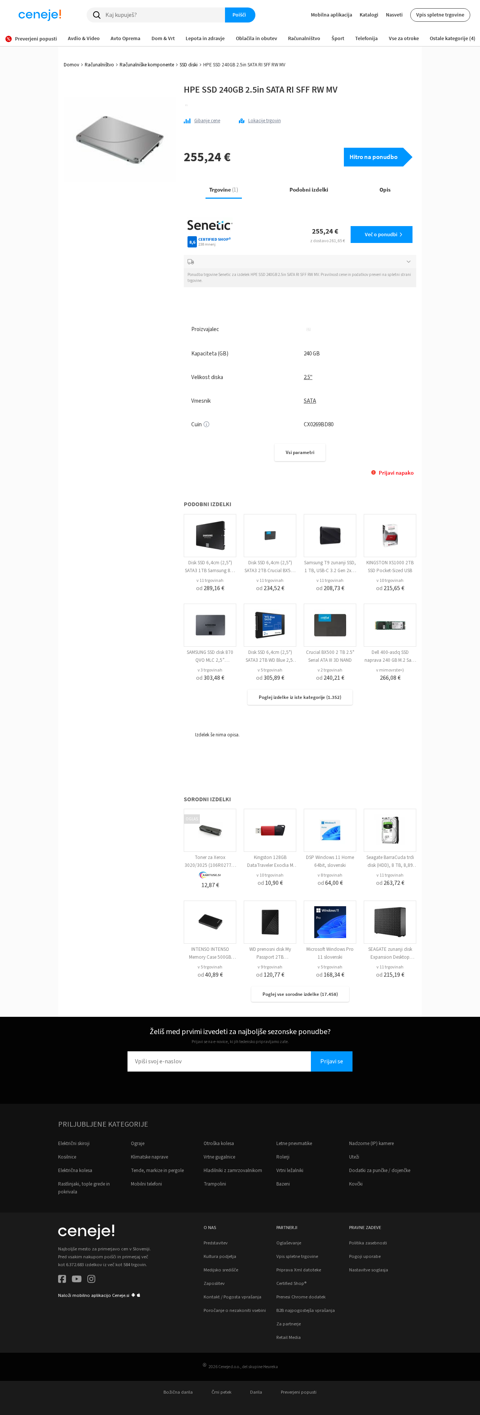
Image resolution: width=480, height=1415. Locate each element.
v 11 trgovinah (210, 580)
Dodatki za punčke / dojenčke (379, 1170)
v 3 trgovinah (210, 670)
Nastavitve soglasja (368, 1270)
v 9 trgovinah (270, 967)
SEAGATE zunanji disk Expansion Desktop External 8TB (390, 957)
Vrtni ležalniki (289, 1170)
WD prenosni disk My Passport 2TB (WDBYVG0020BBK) (270, 957)
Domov (71, 64)
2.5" (308, 377)
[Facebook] (62, 1280)
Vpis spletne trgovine (440, 14)
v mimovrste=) (390, 670)
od (210, 588)
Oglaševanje (288, 1243)
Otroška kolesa (219, 1143)
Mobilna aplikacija (331, 14)
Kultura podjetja (220, 1256)
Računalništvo (99, 64)
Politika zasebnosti (368, 1243)
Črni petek (221, 1392)
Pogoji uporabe (365, 1256)
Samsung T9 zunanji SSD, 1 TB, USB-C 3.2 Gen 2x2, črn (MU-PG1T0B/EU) (330, 570)
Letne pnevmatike (294, 1143)
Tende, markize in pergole (157, 1170)
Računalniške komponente (147, 64)
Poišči (239, 14)
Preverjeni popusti (298, 1392)
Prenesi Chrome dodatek (301, 1297)
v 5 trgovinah (270, 670)
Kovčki (356, 1184)
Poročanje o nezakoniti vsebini (235, 1310)
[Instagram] (91, 1280)
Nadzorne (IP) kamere (371, 1143)
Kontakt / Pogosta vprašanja (232, 1297)
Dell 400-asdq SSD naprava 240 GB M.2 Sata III (390, 660)
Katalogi (369, 14)
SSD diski (189, 64)
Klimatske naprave (149, 1157)
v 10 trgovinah (390, 580)
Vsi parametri (300, 452)
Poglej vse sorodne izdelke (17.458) (300, 994)
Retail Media (288, 1337)
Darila (256, 1392)
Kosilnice (67, 1157)
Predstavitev (216, 1243)
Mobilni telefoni (146, 1184)
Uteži (354, 1157)
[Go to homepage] (40, 15)
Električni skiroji (74, 1143)
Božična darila (178, 1392)
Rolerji (283, 1157)
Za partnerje (288, 1324)
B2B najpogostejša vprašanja (305, 1310)
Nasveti (394, 14)
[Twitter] (77, 1280)
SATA (310, 401)
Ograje (137, 1143)
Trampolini (215, 1184)
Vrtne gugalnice (219, 1157)
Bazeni (283, 1184)
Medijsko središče (221, 1270)
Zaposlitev (214, 1283)
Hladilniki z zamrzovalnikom (233, 1170)
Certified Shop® (291, 1283)
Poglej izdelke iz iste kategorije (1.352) (300, 697)
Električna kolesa (75, 1170)
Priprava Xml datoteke (298, 1270)
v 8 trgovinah (330, 875)
